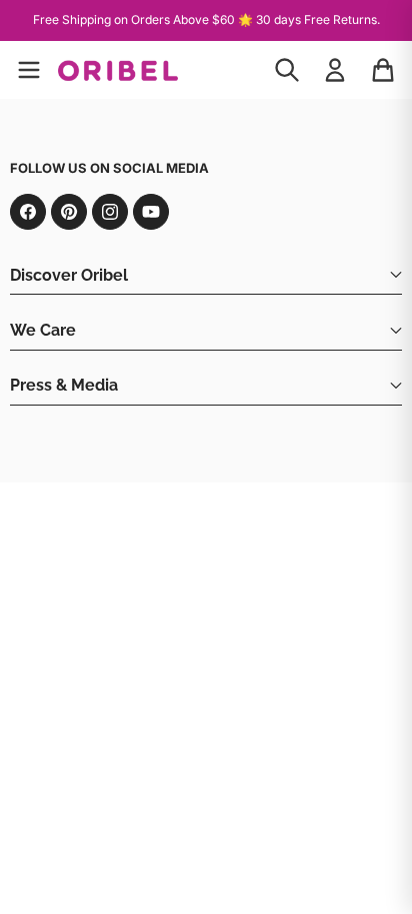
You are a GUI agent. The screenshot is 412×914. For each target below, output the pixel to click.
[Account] (335, 70)
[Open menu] (29, 70)
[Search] (287, 70)
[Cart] (383, 70)
